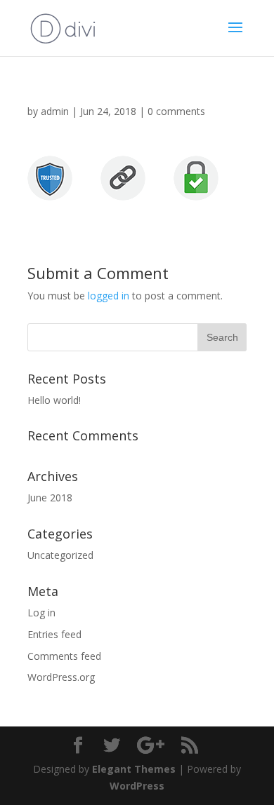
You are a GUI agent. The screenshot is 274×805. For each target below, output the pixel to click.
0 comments (176, 111)
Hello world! (54, 400)
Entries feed (54, 634)
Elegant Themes (134, 769)
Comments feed (64, 656)
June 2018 (49, 497)
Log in (41, 612)
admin (55, 111)
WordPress (137, 785)
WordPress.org (61, 677)
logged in (108, 295)
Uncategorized (60, 555)
